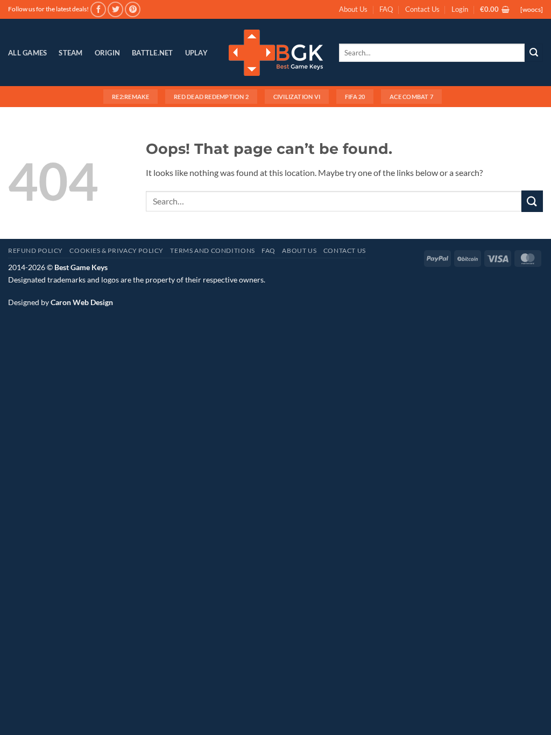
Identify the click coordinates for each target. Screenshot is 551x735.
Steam (70, 52)
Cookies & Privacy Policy (116, 250)
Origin (108, 52)
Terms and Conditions (212, 250)
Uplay (196, 52)
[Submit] (534, 53)
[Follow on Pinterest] (132, 9)
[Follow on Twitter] (115, 9)
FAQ (386, 9)
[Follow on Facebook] (98, 9)
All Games (27, 52)
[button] (459, 9)
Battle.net (152, 52)
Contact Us (422, 9)
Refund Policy (35, 250)
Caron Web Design (82, 302)
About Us (353, 9)
